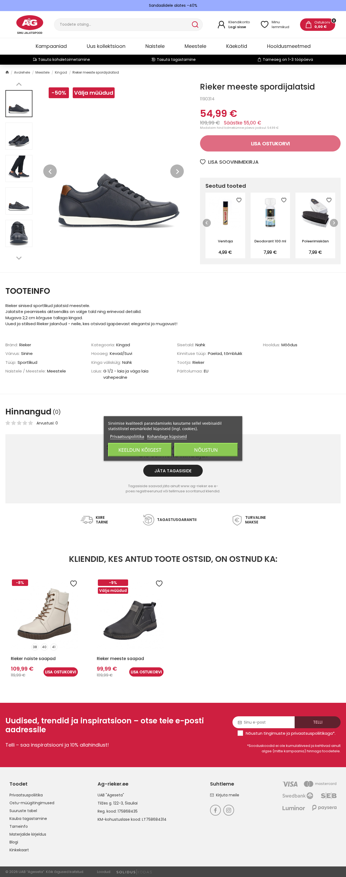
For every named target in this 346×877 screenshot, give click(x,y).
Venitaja (225, 241)
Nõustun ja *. (290, 733)
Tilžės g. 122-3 (110, 803)
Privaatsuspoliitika (26, 795)
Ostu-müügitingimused (31, 803)
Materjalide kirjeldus (27, 834)
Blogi (13, 842)
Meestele (195, 46)
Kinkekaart (19, 850)
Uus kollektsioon (106, 46)
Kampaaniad (51, 46)
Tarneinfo (18, 826)
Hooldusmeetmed (289, 46)
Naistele (155, 46)
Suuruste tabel (23, 810)
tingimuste (274, 733)
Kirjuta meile (227, 795)
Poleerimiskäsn (315, 241)
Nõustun (206, 450)
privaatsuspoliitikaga (312, 733)
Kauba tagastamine (28, 818)
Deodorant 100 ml (270, 241)
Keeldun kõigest (139, 450)
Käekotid (236, 46)
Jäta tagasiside (173, 471)
